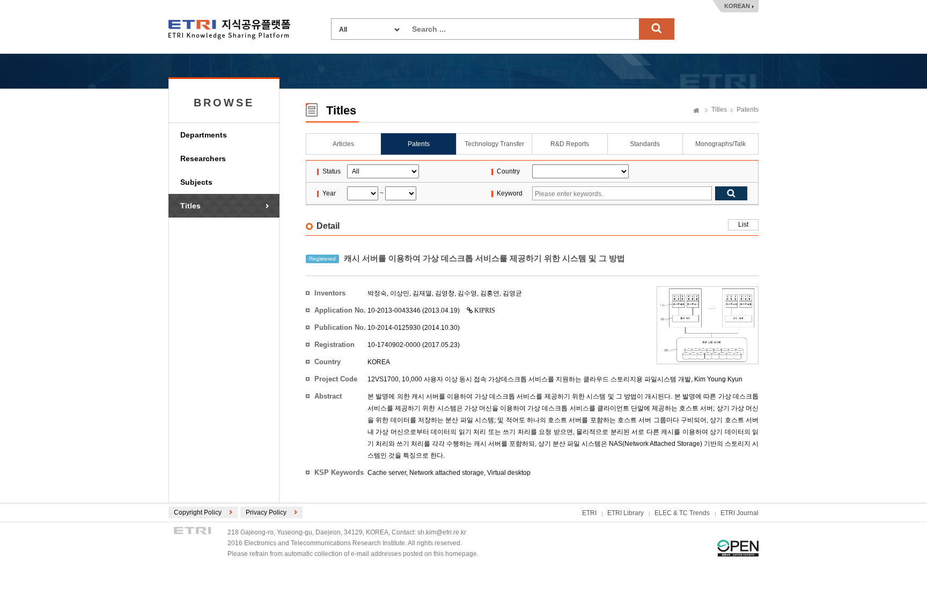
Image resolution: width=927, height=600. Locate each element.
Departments (203, 135)
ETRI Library (625, 513)
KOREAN (737, 6)
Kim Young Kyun (718, 379)
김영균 (512, 293)
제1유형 (738, 548)
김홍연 (489, 293)
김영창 (444, 293)
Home (696, 111)
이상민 (399, 293)
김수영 (467, 293)
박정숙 (377, 293)
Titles (190, 205)
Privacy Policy (266, 512)
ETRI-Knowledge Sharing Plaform (229, 29)
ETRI (589, 513)
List (743, 224)
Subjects (196, 182)
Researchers (203, 158)
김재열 (422, 293)
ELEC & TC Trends (682, 513)
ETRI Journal (739, 513)
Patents (748, 109)
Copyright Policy (198, 512)
